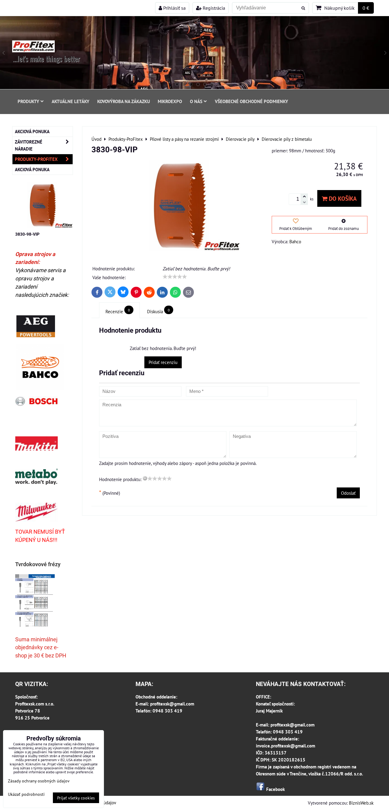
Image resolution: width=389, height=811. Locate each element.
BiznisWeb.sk (361, 803)
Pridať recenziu (163, 362)
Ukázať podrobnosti (26, 794)
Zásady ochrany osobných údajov (39, 781)
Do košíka (342, 198)
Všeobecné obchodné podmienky (251, 101)
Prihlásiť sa (174, 8)
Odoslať (348, 493)
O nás (196, 101)
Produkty (28, 101)
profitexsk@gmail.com (172, 704)
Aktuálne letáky (70, 101)
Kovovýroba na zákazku (123, 101)
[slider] (175, 276)
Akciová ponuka (32, 131)
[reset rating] (145, 478)
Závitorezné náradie (28, 145)
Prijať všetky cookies (76, 798)
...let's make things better (46, 58)
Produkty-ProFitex (36, 159)
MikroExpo (170, 101)
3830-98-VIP (27, 234)
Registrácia (213, 8)
